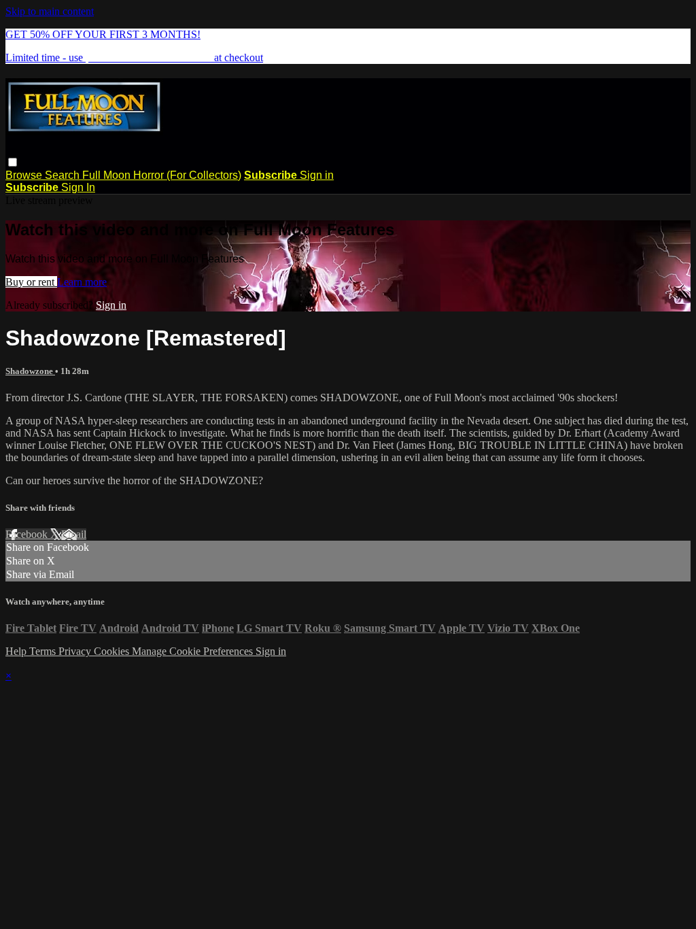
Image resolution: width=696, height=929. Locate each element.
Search (63, 175)
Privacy (76, 651)
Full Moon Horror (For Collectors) (161, 175)
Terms (43, 651)
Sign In (78, 187)
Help (17, 651)
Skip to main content (49, 11)
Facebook (27, 534)
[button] (12, 162)
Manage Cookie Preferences (194, 651)
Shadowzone (30, 371)
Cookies (113, 651)
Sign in (317, 175)
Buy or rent (31, 282)
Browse (25, 175)
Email (73, 534)
